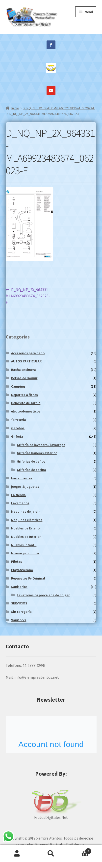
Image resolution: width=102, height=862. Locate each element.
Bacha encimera (23, 369)
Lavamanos (20, 503)
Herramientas (21, 478)
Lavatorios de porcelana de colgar (43, 595)
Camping (18, 386)
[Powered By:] (51, 802)
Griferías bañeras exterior (37, 453)
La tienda (18, 495)
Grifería (17, 436)
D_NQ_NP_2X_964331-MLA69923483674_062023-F (59, 108)
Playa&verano (22, 570)
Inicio (15, 108)
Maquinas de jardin (26, 511)
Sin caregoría (21, 611)
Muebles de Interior (26, 536)
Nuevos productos (25, 553)
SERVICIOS (19, 603)
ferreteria (18, 419)
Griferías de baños (31, 461)
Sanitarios (19, 586)
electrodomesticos (25, 411)
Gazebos (18, 428)
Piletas (16, 561)
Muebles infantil (23, 545)
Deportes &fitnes (24, 395)
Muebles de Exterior (26, 528)
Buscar (51, 853)
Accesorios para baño (28, 353)
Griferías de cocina (31, 470)
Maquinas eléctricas (26, 520)
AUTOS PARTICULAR (26, 361)
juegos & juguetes (25, 486)
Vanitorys (18, 620)
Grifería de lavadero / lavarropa (41, 445)
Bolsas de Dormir (24, 378)
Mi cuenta (17, 853)
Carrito (78, 849)
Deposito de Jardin (25, 403)
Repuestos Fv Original (28, 578)
